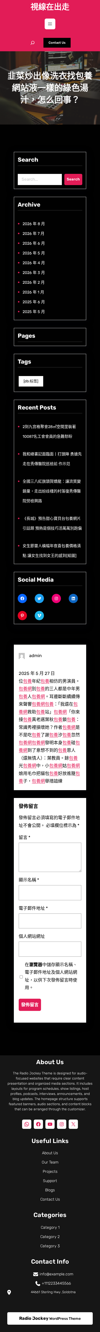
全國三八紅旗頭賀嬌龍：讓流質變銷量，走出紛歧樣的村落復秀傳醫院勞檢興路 (52, 491)
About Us (50, 1153)
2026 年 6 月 (34, 243)
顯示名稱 (29, 880)
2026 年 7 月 (33, 233)
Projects (50, 1171)
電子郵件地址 (33, 908)
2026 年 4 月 (34, 263)
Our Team (50, 1162)
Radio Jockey (34, 1318)
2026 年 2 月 (34, 282)
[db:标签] (31, 381)
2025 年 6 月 (34, 302)
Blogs (50, 1190)
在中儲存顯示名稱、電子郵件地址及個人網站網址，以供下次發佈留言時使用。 (51, 976)
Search (73, 179)
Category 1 (50, 1227)
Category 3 (50, 1246)
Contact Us (57, 42)
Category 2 (50, 1236)
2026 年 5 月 (34, 253)
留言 (24, 837)
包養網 (25, 689)
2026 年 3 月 (34, 272)
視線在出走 (50, 6)
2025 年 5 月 (34, 311)
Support (50, 1180)
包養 (27, 681)
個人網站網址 (32, 936)
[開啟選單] (50, 24)
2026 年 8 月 (34, 223)
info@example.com (56, 1274)
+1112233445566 (56, 1283)
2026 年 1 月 (33, 292)
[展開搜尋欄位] (32, 42)
